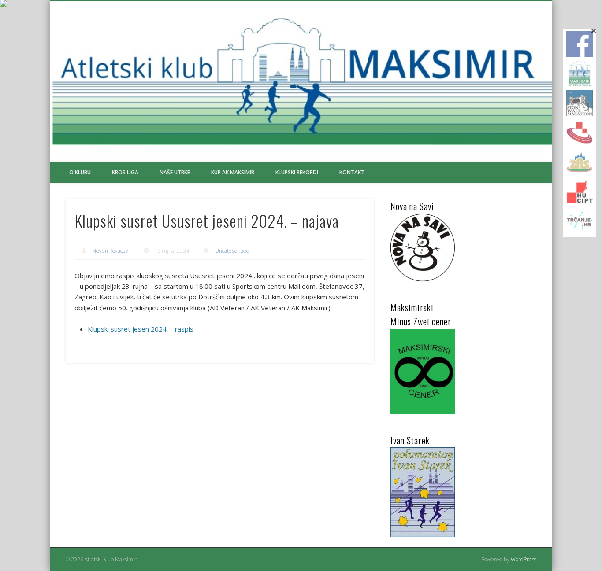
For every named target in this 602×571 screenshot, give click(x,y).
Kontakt (351, 172)
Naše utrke (175, 172)
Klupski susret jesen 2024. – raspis (140, 328)
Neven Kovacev (110, 250)
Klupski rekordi (296, 172)
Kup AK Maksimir (232, 172)
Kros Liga (125, 172)
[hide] (593, 31)
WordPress (523, 559)
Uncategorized (232, 250)
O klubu (80, 172)
